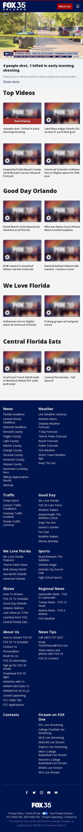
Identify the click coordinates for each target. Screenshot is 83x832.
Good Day (46, 495)
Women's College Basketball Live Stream (52, 761)
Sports (44, 551)
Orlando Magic (47, 565)
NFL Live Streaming (50, 725)
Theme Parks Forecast (52, 436)
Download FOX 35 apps (14, 675)
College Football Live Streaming (51, 731)
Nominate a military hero (15, 470)
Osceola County (13, 455)
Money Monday (48, 541)
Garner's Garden (48, 527)
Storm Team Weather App (52, 456)
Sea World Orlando (15, 574)
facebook (27, 792)
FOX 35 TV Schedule (15, 599)
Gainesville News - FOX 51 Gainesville (52, 595)
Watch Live (65, 6)
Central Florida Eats (15, 622)
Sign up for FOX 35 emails (14, 667)
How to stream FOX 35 (17, 637)
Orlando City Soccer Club (50, 571)
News (8, 408)
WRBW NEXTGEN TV (16, 686)
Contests (11, 714)
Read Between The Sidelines (50, 558)
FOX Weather (46, 450)
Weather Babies (48, 510)
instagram (41, 792)
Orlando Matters (13, 608)
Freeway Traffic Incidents (13, 515)
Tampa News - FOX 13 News (52, 604)
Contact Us (10, 647)
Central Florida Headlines (12, 420)
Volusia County (12, 464)
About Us (11, 632)
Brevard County (13, 431)
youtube (49, 792)
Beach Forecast (48, 441)
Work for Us (10, 656)
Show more (11, 82)
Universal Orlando (14, 578)
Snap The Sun (47, 463)
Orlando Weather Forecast (49, 425)
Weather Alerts (47, 419)
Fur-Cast (43, 532)
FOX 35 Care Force (50, 505)
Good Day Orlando (15, 603)
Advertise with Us (14, 681)
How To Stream (13, 594)
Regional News (51, 588)
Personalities (11, 651)
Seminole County (13, 459)
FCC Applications (13, 705)
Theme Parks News (15, 565)
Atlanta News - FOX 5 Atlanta (51, 612)
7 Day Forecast (48, 431)
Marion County (12, 445)
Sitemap (8, 485)
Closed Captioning (14, 695)
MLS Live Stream (49, 772)
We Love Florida (48, 500)
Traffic (8, 495)
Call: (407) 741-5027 (50, 637)
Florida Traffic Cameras (11, 523)
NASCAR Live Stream (51, 742)
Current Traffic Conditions (12, 506)
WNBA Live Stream (50, 768)
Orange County (12, 450)
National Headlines (15, 427)
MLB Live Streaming (51, 737)
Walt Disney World (14, 569)
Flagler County (12, 436)
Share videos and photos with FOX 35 (50, 651)
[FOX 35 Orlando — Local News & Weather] (14, 6)
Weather (45, 408)
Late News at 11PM (15, 612)
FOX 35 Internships (15, 660)
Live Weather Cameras (52, 414)
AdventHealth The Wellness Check (49, 516)
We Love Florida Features (13, 558)
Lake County (11, 441)
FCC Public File (12, 700)
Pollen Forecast (48, 445)
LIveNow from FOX (15, 617)
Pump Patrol (11, 500)
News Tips (47, 632)
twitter (34, 792)
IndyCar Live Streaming (52, 747)
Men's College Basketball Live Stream (52, 753)
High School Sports (50, 577)
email (56, 792)
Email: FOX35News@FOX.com (53, 643)
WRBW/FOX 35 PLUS (16, 691)
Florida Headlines (14, 414)
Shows (8, 588)
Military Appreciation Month (16, 478)
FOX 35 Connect (48, 658)
